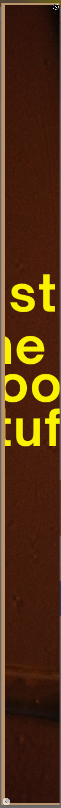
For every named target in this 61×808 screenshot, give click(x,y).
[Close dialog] (55, 6)
